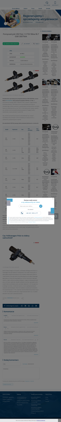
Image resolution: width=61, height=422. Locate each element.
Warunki (34, 222)
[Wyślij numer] (40, 206)
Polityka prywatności (41, 420)
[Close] (53, 199)
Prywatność (30, 222)
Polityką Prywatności (38, 217)
